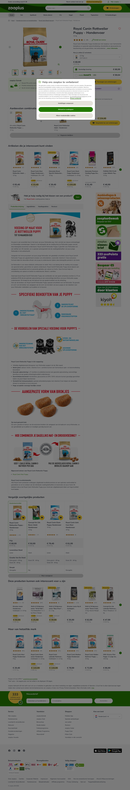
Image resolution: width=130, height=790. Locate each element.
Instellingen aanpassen (65, 103)
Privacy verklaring (75, 98)
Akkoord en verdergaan (65, 109)
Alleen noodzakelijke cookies (65, 116)
